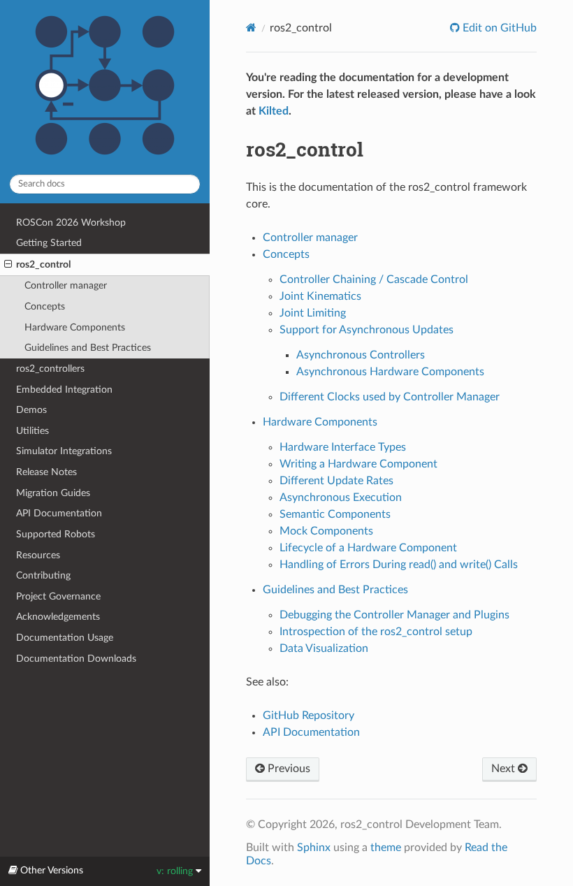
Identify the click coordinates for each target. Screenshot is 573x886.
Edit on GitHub (498, 28)
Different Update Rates (336, 480)
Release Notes (46, 472)
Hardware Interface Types (343, 447)
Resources (38, 555)
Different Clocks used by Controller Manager (390, 396)
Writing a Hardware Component (358, 464)
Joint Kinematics (320, 296)
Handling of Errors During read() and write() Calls (399, 564)
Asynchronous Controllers (360, 355)
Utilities (32, 431)
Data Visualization (324, 648)
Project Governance (58, 596)
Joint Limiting (313, 313)
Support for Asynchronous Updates (367, 329)
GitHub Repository (308, 715)
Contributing (43, 575)
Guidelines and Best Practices (87, 347)
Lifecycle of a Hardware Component (368, 547)
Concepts (44, 306)
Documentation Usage (64, 637)
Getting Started (49, 243)
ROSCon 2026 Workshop (71, 222)
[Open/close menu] (8, 265)
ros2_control (43, 264)
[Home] (251, 28)
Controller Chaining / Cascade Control (374, 279)
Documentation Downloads (76, 658)
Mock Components (326, 531)
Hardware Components (74, 327)
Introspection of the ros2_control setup (376, 631)
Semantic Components (335, 514)
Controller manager (65, 285)
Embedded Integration (64, 389)
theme (385, 847)
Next (504, 768)
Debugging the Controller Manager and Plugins (394, 614)
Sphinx (314, 847)
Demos (31, 410)
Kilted (274, 111)
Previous (287, 768)
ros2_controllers (50, 368)
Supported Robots (55, 534)
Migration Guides (53, 493)
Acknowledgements (58, 616)
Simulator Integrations (64, 451)
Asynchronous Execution (341, 497)
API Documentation (59, 513)
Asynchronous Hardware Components (390, 371)
